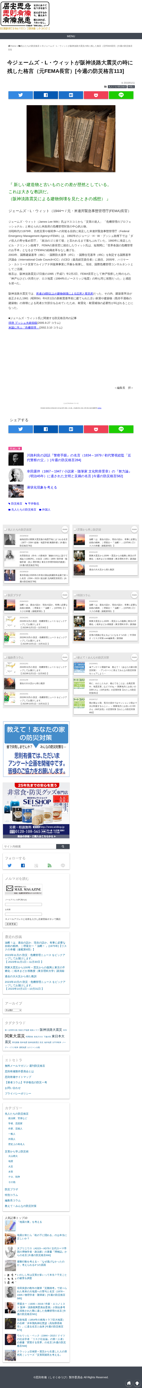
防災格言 (15, 503)
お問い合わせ (13, 1087)
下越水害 (47, 1037)
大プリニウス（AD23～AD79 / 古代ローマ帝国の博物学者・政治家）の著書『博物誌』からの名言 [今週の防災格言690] (42, 1252)
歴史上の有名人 (16, 1144)
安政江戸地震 (23, 1030)
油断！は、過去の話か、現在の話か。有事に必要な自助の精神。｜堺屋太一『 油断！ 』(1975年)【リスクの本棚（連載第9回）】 (113, 542)
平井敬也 (32, 503)
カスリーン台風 (33, 1047)
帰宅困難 (15, 1042)
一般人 (11, 1133)
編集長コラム (13, 1200)
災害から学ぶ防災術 (17, 1151)
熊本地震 (23, 1042)
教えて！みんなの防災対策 (20, 1206)
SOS (65, 1030)
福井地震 (47, 1042)
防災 (41, 1042)
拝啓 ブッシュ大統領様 (22, 322)
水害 (10, 1171)
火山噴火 (13, 1156)
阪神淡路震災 (33, 1042)
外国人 (131, 87)
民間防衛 (29, 1037)
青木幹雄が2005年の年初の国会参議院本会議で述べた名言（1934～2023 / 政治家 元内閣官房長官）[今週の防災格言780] (44, 578)
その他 (11, 1182)
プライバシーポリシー (18, 1093)
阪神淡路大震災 (51, 1029)
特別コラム (11, 1194)
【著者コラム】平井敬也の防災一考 (26, 1082)
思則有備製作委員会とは (19, 1071)
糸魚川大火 (38, 1037)
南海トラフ (34, 1030)
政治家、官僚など (17, 1118)
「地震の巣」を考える (29, 1222)
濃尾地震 (22, 1047)
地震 (10, 1161)
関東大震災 (15, 1036)
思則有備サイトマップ (18, 1076)
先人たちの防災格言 (117, 87)
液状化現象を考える (42, 487)
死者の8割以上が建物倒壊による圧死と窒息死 (64, 293)
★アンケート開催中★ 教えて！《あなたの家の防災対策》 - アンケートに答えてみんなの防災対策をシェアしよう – (113, 670)
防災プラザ (11, 1189)
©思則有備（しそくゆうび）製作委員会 (58, 1377)
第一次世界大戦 (11, 1030)
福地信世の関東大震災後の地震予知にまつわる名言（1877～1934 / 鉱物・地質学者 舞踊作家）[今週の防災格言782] (44, 542)
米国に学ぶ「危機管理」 (23, 327)
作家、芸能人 (15, 1128)
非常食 (99, 408)
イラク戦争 (13, 1047)
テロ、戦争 (14, 1176)
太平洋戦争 (56, 1042)
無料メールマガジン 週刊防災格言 (25, 1065)
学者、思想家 (15, 1123)
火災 (10, 1166)
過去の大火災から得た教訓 (101, 569)
